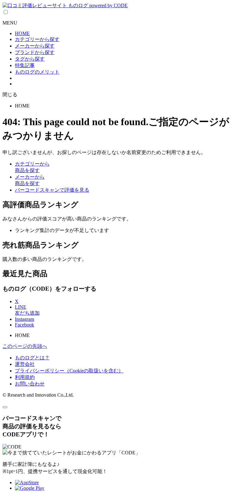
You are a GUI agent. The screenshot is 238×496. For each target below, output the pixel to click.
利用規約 (25, 377)
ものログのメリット (37, 72)
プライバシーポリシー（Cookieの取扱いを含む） (69, 370)
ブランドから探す (35, 52)
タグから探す (30, 58)
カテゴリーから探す (37, 39)
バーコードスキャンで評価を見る (52, 190)
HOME (22, 33)
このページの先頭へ (24, 346)
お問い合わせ (30, 383)
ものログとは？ (32, 357)
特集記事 (25, 65)
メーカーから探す (35, 45)
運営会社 (25, 364)
